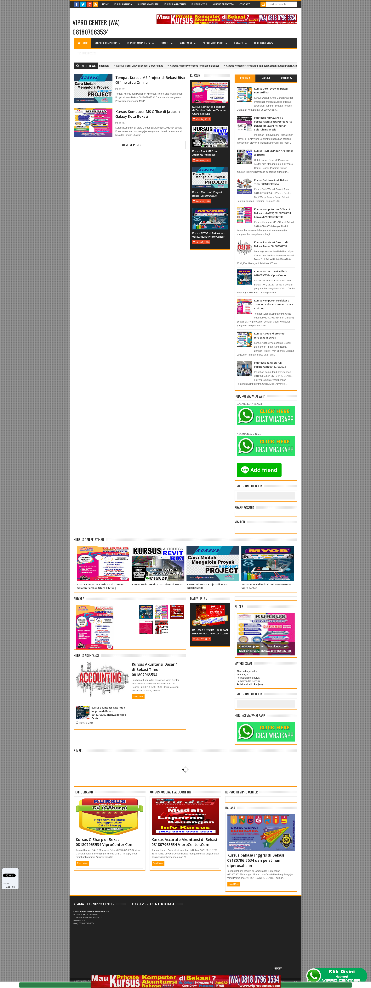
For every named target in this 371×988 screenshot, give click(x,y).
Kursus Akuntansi (175, 4)
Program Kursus (213, 43)
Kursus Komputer (148, 4)
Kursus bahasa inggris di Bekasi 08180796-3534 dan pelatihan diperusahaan (255, 860)
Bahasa (230, 807)
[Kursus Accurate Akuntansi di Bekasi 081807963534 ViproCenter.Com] (177, 609)
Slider (239, 606)
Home (105, 4)
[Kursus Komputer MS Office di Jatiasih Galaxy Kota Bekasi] (93, 112)
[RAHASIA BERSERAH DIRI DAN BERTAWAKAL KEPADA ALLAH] (210, 609)
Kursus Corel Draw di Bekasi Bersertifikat (106, 65)
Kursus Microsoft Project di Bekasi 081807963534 (208, 193)
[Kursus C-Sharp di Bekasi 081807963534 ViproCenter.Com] (109, 803)
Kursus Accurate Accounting (170, 792)
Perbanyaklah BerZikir (248, 681)
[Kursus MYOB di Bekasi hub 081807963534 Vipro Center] (210, 212)
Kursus (195, 75)
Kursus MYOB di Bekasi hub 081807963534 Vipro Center (208, 234)
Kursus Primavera (223, 4)
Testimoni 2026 (86, 53)
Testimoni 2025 (263, 43)
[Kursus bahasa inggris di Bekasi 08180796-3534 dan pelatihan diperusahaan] (261, 818)
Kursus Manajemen (138, 43)
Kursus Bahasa (123, 4)
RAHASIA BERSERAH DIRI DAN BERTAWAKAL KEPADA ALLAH (210, 631)
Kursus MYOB (199, 4)
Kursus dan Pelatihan (89, 539)
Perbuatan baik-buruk (248, 677)
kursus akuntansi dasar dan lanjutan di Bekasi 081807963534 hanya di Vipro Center (108, 713)
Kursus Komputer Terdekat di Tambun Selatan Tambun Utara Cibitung (231, 65)
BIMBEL (165, 43)
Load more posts (130, 145)
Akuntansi (186, 43)
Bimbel (78, 750)
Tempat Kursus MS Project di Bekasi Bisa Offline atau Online (150, 80)
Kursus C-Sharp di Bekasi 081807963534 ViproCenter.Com (105, 842)
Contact (244, 4)
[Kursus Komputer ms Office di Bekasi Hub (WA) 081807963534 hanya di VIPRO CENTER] (161, 609)
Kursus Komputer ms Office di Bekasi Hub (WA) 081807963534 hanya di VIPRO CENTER (272, 213)
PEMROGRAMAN (83, 792)
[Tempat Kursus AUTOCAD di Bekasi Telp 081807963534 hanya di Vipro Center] (161, 624)
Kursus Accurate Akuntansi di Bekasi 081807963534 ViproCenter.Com (184, 842)
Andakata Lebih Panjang (250, 684)
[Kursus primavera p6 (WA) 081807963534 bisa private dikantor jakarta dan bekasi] (146, 624)
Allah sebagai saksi (247, 671)
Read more (138, 696)
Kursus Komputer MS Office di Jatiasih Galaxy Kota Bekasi (147, 114)
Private (238, 43)
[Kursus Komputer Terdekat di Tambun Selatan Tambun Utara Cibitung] (210, 86)
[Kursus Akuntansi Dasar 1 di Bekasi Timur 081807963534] (102, 666)
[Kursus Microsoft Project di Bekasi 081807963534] (210, 171)
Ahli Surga (242, 674)
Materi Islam (199, 598)
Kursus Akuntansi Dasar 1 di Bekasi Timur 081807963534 (155, 669)
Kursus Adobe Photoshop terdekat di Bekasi (161, 65)
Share (6, 883)
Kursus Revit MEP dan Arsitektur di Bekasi (205, 152)
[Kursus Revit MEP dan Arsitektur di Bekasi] (210, 130)
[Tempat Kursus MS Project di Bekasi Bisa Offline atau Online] (93, 78)
